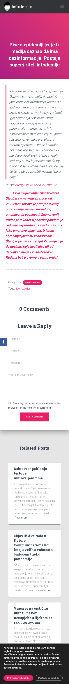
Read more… (22, 517)
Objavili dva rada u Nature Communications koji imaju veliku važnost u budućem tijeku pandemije (33, 547)
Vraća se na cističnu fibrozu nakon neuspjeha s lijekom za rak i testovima (33, 615)
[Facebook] (3, 342)
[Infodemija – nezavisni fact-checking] (21, 6)
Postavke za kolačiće (48, 677)
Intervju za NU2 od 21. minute (35, 185)
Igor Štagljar (32, 282)
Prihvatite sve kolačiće (18, 677)
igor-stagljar (23, 288)
